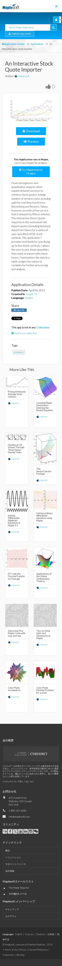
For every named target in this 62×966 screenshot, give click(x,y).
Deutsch (41, 934)
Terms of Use (11, 949)
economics (19, 352)
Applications (37, 44)
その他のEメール (18, 893)
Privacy (22, 949)
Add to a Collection (26, 333)
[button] (56, 19)
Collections (43, 327)
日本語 (51, 934)
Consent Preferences (38, 949)
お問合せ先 (9, 791)
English (29, 297)
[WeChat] (36, 831)
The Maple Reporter (19, 887)
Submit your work (21, 33)
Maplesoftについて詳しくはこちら (18, 781)
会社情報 (9, 871)
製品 (7, 850)
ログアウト (11, 916)
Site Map (20, 954)
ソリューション (13, 857)
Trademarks (8, 954)
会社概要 (8, 740)
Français (29, 934)
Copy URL (19, 310)
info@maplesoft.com (19, 816)
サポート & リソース (15, 864)
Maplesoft (23, 76)
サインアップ (12, 909)
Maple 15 (31, 294)
